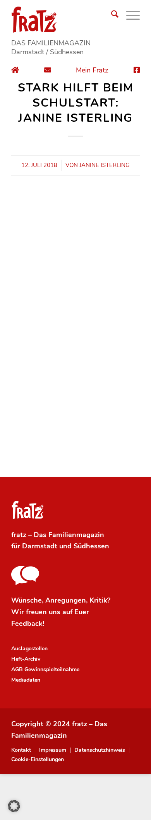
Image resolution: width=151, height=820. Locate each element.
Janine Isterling (104, 165)
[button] (14, 806)
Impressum (52, 750)
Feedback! (27, 623)
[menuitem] (110, 15)
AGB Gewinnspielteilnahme (45, 669)
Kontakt (21, 750)
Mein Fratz (92, 70)
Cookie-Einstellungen (37, 759)
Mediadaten (25, 680)
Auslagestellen (29, 648)
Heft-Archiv (25, 659)
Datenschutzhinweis (99, 750)
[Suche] (110, 15)
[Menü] (129, 15)
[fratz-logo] (75, 19)
